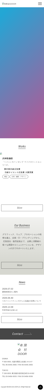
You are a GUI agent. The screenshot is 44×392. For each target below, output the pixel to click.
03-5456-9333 (11, 376)
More (19, 207)
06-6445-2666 (11, 365)
